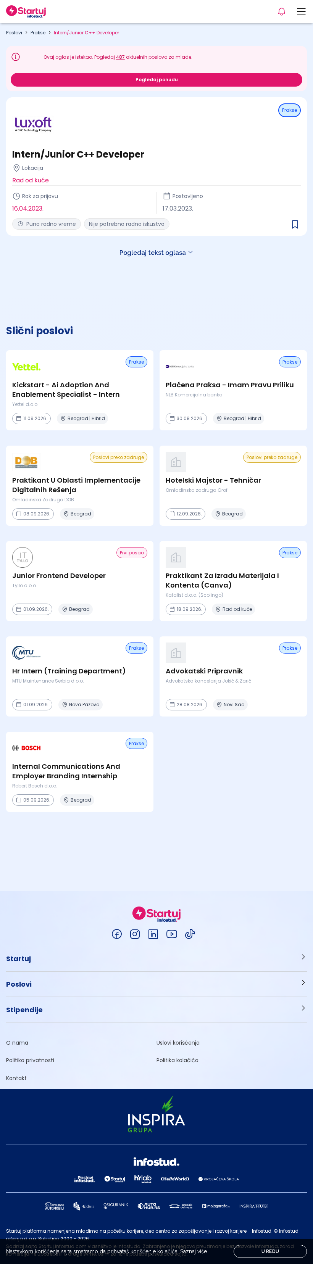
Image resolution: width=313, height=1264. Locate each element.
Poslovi (14, 32)
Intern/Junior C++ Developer (86, 32)
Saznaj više (193, 1251)
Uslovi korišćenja (178, 1043)
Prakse (38, 32)
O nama (17, 1043)
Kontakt (16, 1078)
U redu (270, 1251)
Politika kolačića (177, 1060)
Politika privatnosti (30, 1060)
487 (120, 57)
